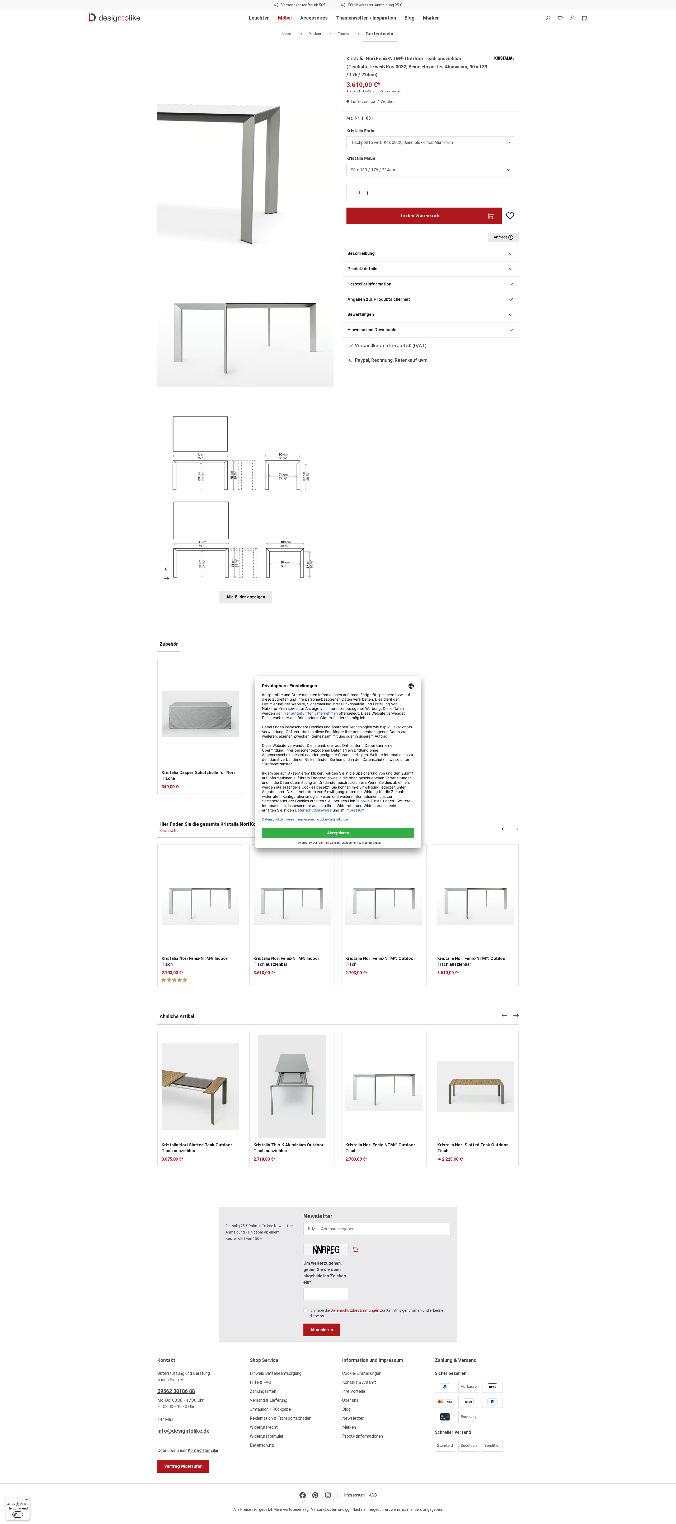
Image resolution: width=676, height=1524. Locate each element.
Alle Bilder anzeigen (245, 596)
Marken (349, 1427)
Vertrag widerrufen (183, 1466)
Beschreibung (361, 253)
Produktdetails (362, 268)
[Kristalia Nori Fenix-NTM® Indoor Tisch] (200, 900)
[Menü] (27, 1501)
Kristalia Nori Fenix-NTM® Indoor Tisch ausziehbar (286, 961)
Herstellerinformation (369, 284)
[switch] (17, 1514)
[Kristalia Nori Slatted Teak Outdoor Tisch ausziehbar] (200, 1086)
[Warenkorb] (584, 18)
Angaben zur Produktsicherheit (379, 299)
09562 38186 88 (176, 1391)
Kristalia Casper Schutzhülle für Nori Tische (198, 775)
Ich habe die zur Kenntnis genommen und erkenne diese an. (376, 1313)
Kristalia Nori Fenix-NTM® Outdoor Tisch (380, 961)
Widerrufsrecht (264, 1427)
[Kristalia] (503, 57)
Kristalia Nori (170, 830)
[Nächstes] (167, 578)
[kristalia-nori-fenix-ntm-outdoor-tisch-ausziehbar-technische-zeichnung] (245, 493)
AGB (373, 1495)
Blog (346, 1409)
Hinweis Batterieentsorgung (276, 1373)
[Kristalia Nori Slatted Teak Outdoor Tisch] (475, 1086)
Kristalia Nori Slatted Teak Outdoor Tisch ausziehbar (197, 1147)
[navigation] (510, 829)
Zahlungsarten (263, 1391)
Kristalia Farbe (360, 130)
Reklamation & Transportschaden (280, 1418)
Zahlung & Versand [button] (456, 1360)
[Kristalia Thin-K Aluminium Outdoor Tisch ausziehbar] (292, 1086)
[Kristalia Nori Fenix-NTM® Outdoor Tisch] (383, 900)
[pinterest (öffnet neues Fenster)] (315, 1495)
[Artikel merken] (508, 215)
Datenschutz (262, 1445)
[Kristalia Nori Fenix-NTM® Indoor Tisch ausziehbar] (292, 900)
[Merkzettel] (560, 18)
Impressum (354, 1495)
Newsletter (353, 1418)
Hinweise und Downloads (372, 329)
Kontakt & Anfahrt (359, 1382)
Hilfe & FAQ (260, 1382)
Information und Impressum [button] (372, 1360)
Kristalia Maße (360, 158)
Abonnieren (321, 1329)
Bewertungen (361, 314)
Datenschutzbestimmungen (355, 1310)
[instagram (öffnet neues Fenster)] (328, 1495)
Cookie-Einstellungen (361, 1373)
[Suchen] (548, 18)
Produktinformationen (362, 1436)
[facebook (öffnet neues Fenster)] (302, 1495)
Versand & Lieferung (268, 1400)
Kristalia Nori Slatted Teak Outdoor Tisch (472, 1147)
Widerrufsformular (266, 1436)
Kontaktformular (203, 1450)
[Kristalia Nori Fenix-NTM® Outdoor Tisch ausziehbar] (475, 900)
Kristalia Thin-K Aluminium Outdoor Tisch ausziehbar (288, 1147)
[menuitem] (292, 1374)
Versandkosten (390, 91)
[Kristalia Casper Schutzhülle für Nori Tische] (200, 714)
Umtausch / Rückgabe (270, 1409)
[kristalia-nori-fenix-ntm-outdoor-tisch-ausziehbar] (245, 330)
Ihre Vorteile (353, 1391)
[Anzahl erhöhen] (368, 193)
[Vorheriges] (167, 569)
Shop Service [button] (264, 1360)
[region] (245, 329)
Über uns (350, 1400)
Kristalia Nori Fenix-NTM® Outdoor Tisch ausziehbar (472, 961)
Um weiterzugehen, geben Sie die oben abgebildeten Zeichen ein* (324, 1273)
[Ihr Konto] (572, 18)
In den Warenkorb (420, 215)
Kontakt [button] (166, 1360)
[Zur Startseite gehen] (114, 17)
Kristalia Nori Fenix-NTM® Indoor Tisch (195, 961)
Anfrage (501, 237)
